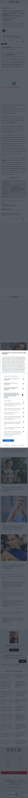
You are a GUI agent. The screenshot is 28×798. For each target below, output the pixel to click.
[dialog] (14, 399)
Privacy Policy (21, 445)
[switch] (23, 379)
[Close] (25, 353)
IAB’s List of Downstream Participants (15, 372)
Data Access (14, 445)
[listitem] (14, 376)
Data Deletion (6, 445)
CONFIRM (8, 440)
